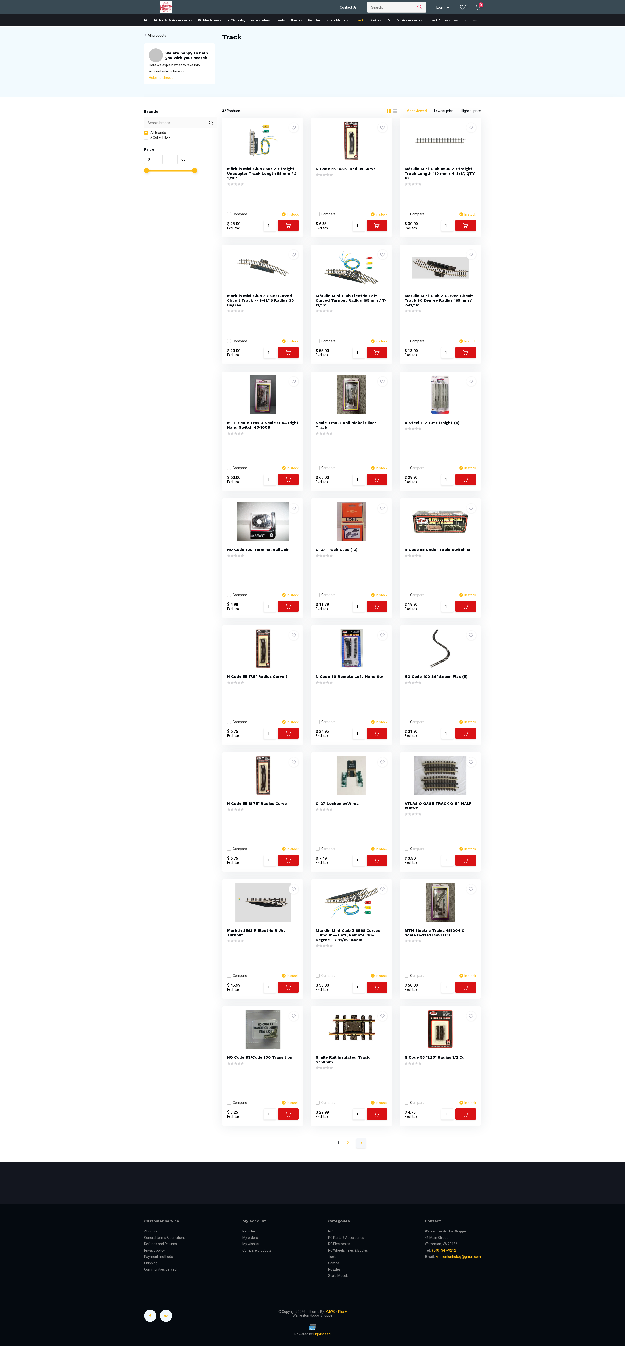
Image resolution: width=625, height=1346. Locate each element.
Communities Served (160, 1269)
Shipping (150, 1263)
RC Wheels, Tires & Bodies (248, 20)
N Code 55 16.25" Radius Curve (346, 168)
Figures (471, 20)
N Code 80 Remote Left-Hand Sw (349, 676)
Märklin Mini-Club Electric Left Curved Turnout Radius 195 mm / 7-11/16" (351, 300)
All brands (158, 133)
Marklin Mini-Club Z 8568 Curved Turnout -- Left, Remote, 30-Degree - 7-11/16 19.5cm (348, 935)
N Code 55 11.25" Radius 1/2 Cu (435, 1057)
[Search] (420, 7)
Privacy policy (154, 1250)
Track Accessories (443, 20)
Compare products (256, 1250)
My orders (250, 1238)
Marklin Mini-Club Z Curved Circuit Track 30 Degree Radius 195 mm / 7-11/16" (439, 300)
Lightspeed (322, 1334)
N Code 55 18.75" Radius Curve (257, 803)
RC (146, 20)
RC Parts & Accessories (173, 20)
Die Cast (376, 20)
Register (248, 1231)
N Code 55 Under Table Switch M (437, 549)
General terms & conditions (165, 1238)
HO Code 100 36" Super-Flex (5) (436, 676)
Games (296, 20)
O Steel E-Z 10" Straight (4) (432, 422)
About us (151, 1231)
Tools (280, 20)
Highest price (471, 111)
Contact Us (348, 7)
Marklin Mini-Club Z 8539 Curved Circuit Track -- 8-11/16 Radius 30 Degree (260, 300)
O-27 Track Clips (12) (337, 549)
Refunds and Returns (160, 1244)
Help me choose (161, 78)
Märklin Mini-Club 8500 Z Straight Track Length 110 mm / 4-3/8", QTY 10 (440, 173)
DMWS (330, 1312)
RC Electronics (210, 20)
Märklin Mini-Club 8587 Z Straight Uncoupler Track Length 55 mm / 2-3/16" (263, 173)
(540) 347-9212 (444, 1250)
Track (359, 20)
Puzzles (314, 20)
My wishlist (250, 1244)
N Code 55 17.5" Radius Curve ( (257, 676)
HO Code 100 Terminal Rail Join (258, 549)
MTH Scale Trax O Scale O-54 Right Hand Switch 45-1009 (263, 425)
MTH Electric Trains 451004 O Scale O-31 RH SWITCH (435, 932)
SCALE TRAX (160, 138)
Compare (240, 214)
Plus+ (342, 1312)
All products (157, 35)
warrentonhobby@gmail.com (458, 1257)
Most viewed (416, 111)
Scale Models (337, 20)
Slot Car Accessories (405, 20)
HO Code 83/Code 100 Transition (259, 1057)
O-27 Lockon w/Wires (337, 803)
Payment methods (158, 1257)
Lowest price (444, 111)
